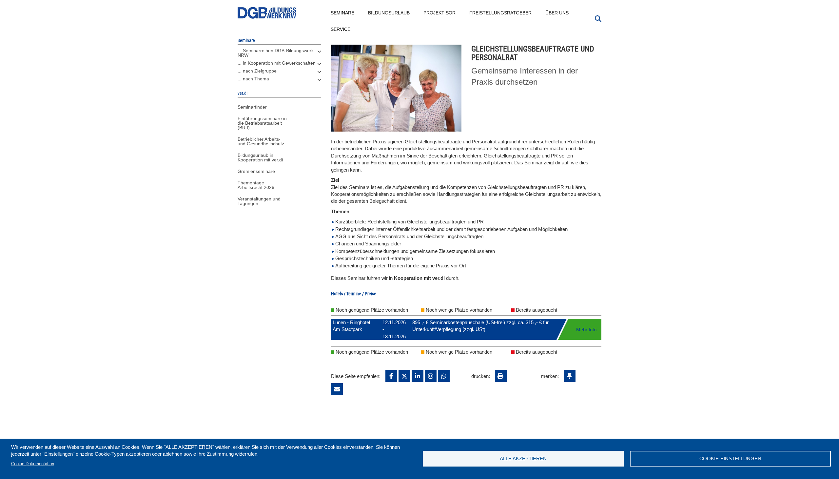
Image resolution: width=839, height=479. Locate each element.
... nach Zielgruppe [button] (257, 71)
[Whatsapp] (444, 376)
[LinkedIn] (417, 376)
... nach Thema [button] (253, 78)
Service (341, 29)
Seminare (343, 12)
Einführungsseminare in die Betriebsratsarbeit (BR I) (262, 123)
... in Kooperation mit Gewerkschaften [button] (277, 63)
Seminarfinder (252, 107)
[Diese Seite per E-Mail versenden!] (337, 389)
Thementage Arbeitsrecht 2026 (256, 185)
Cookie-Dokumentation (32, 463)
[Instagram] (431, 376)
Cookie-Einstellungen (730, 458)
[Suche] (598, 18)
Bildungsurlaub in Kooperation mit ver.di (260, 157)
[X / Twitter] (404, 376)
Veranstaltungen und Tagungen (259, 201)
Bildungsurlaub (389, 12)
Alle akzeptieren (523, 458)
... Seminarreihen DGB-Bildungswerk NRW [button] (276, 52)
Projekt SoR (440, 12)
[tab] (279, 54)
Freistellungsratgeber (501, 12)
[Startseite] (267, 13)
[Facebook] (391, 376)
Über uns (557, 12)
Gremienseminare (256, 171)
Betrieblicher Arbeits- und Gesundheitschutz (261, 141)
